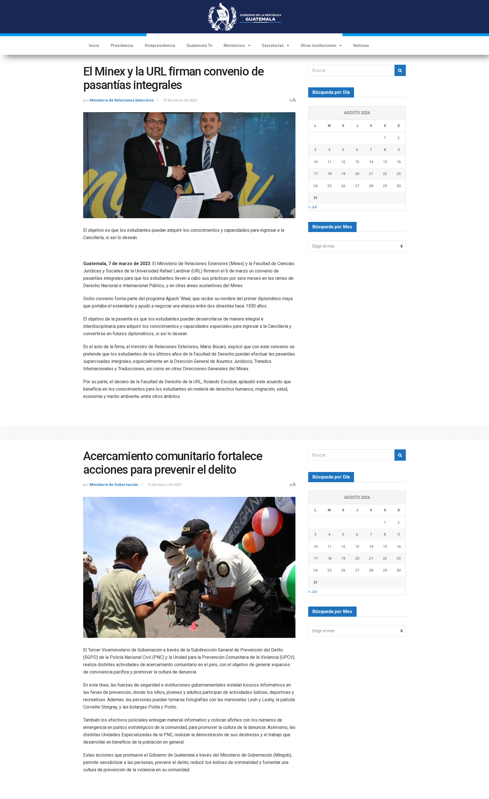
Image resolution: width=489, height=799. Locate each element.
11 (329, 162)
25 (329, 186)
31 (316, 198)
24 (316, 186)
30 (399, 186)
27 (357, 186)
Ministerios (234, 45)
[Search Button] (400, 70)
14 (371, 162)
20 (357, 174)
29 (385, 186)
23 (399, 174)
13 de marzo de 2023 (180, 100)
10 (316, 162)
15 (385, 162)
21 (371, 174)
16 (399, 162)
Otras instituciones (318, 45)
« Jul (312, 207)
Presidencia (122, 45)
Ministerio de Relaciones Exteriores (122, 100)
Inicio (94, 45)
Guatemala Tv (199, 45)
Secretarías (273, 45)
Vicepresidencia (160, 45)
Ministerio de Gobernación (114, 484)
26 (343, 186)
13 (357, 162)
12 (343, 162)
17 (316, 174)
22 (385, 174)
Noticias (361, 45)
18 (329, 174)
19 (343, 174)
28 (371, 186)
